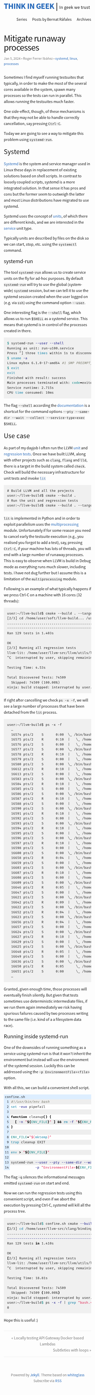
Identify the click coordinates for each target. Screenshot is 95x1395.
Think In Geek (29, 6)
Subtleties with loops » (72, 1349)
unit (76, 447)
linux (73, 58)
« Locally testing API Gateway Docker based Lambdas (47, 1340)
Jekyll (34, 1374)
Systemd (11, 163)
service (10, 228)
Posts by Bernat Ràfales (52, 19)
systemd (61, 58)
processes (11, 63)
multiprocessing (65, 524)
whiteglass (75, 1374)
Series (21, 19)
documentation (70, 405)
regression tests (17, 453)
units (57, 216)
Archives (84, 19)
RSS (58, 1380)
